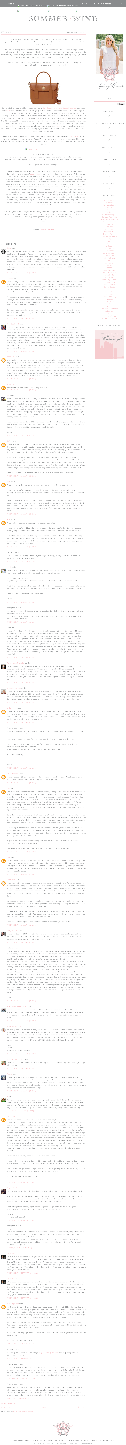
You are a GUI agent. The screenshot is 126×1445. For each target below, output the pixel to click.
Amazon (109, 202)
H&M (109, 244)
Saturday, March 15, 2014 (19, 1398)
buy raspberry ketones (49, 1353)
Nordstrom (109, 277)
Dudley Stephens (109, 236)
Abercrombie (109, 200)
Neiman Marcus (109, 273)
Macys (109, 265)
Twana (9, 1074)
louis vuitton (48, 229)
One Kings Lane (109, 280)
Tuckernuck (109, 311)
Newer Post (6, 1407)
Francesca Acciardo (15, 1026)
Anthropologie (109, 205)
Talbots (109, 306)
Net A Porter (109, 275)
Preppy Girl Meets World (17, 1006)
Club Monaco (109, 224)
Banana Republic (109, 217)
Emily (9, 567)
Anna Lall (11, 357)
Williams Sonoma (109, 318)
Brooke (10, 278)
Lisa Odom (11, 1116)
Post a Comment (8, 1404)
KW (8, 395)
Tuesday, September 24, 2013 (21, 1378)
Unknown (11, 708)
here (8, 111)
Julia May (11, 1253)
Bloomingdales (109, 222)
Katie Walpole (13, 774)
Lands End (109, 256)
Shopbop (109, 299)
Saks (109, 289)
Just (8, 788)
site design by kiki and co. (69, 1443)
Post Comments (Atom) (23, 1412)
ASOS (109, 207)
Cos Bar (109, 227)
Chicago (74, 136)
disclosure (87, 1443)
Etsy (109, 239)
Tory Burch (109, 304)
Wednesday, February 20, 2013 (22, 1358)
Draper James (109, 234)
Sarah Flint (109, 292)
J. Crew (109, 246)
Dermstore (109, 229)
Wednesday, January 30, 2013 (21, 273)
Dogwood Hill (109, 231)
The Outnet (109, 301)
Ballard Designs (109, 215)
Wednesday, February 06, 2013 (22, 1273)
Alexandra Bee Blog (15, 1059)
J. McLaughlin (109, 248)
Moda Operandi (109, 270)
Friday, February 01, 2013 (19, 1248)
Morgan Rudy (12, 930)
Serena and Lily (109, 297)
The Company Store (109, 309)
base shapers (35, 174)
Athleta (109, 212)
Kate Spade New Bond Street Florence (60, 108)
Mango (109, 268)
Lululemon (109, 263)
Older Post (81, 1407)
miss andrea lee (14, 688)
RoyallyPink (12, 1188)
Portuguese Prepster (16, 663)
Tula (109, 313)
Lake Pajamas (109, 253)
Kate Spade (109, 251)
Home (44, 1407)
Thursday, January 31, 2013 (20, 1111)
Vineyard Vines (109, 316)
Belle (9, 248)
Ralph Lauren (109, 285)
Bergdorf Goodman (109, 219)
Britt (9, 482)
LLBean (109, 260)
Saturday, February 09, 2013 (21, 1344)
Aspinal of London (109, 210)
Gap (109, 241)
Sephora (109, 294)
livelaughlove (13, 1304)
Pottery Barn (109, 282)
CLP (8, 441)
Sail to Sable (109, 287)
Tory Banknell (13, 324)
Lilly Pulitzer (109, 258)
